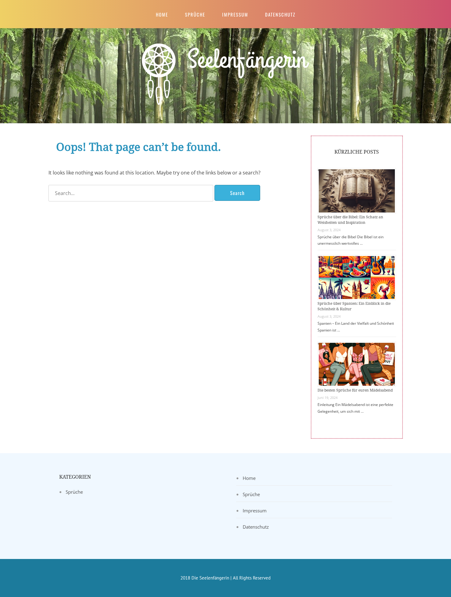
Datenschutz (280, 14)
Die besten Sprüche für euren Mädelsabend (355, 390)
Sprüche (195, 14)
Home (162, 14)
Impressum (235, 14)
